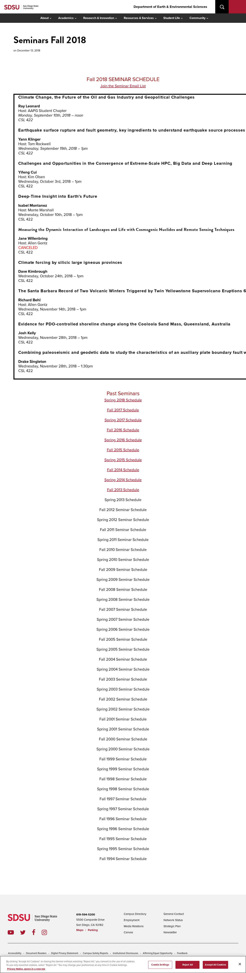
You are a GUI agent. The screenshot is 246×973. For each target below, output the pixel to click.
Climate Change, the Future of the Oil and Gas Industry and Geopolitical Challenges (106, 97)
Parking (93, 930)
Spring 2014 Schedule (123, 480)
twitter (26, 932)
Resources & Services (139, 18)
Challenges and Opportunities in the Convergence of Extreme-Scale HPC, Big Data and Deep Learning (125, 163)
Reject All (187, 964)
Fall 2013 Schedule (123, 490)
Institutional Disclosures (125, 953)
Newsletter (170, 932)
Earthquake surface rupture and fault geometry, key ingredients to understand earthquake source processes (131, 130)
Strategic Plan (172, 926)
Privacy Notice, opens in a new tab (26, 969)
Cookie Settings (160, 964)
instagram (47, 932)
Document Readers (36, 953)
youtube (11, 932)
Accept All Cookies (215, 964)
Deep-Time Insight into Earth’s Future (57, 196)
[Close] (240, 964)
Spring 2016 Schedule (123, 440)
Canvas (128, 932)
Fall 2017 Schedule (123, 410)
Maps (79, 930)
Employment (131, 920)
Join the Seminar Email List (123, 86)
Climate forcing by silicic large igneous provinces (70, 262)
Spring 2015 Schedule (123, 460)
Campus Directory (135, 914)
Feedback (182, 953)
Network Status (173, 920)
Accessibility (14, 953)
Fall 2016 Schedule (123, 430)
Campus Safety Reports (95, 953)
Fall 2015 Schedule (123, 450)
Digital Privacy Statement (64, 953)
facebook (37, 932)
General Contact (174, 914)
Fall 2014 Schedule (123, 470)
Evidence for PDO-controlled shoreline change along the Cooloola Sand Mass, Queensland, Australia (124, 324)
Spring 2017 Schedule (123, 420)
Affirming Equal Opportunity (157, 953)
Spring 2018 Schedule (123, 400)
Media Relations (134, 926)
